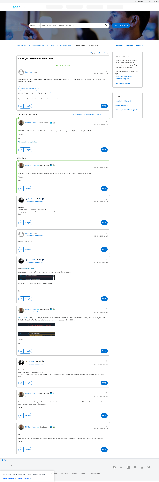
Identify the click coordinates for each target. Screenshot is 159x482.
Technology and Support (39, 45)
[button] (21, 106)
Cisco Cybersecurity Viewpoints (126, 110)
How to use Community (123, 76)
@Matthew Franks (27, 268)
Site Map (83, 473)
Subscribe (129, 45)
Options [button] (138, 45)
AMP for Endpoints (30, 94)
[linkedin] (128, 467)
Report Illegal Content (94, 473)
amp (23, 99)
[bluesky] (149, 467)
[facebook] (114, 467)
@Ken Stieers (23, 318)
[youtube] (135, 467)
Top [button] (5, 460)
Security (53, 45)
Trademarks (74, 473)
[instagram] (142, 467)
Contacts (13, 466)
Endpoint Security (65, 45)
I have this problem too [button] (28, 88)
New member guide (122, 79)
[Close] (52, 473)
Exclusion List (50, 99)
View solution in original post (28, 142)
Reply (104, 106)
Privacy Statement (8, 478)
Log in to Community (122, 83)
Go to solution (64, 65)
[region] (27, 476)
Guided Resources (122, 105)
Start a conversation (121, 25)
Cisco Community (22, 45)
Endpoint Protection (32, 99)
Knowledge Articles (122, 101)
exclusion (42, 99)
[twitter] (121, 467)
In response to (35, 201)
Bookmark (119, 45)
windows (58, 99)
